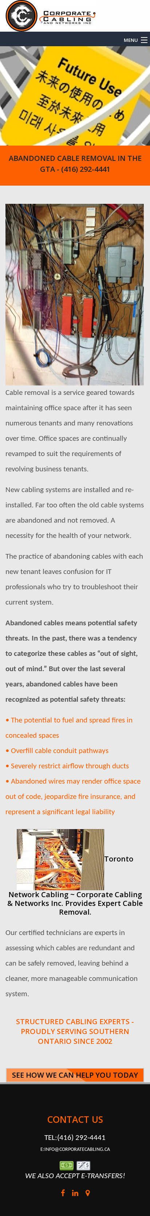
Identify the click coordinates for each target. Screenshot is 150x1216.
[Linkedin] (75, 1194)
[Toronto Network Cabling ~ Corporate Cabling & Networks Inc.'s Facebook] (62, 1194)
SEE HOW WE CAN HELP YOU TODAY (75, 1075)
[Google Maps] (87, 1194)
